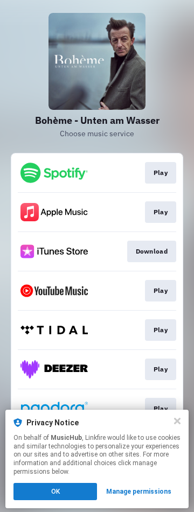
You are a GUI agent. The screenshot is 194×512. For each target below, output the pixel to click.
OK (55, 491)
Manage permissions (138, 491)
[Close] (177, 421)
